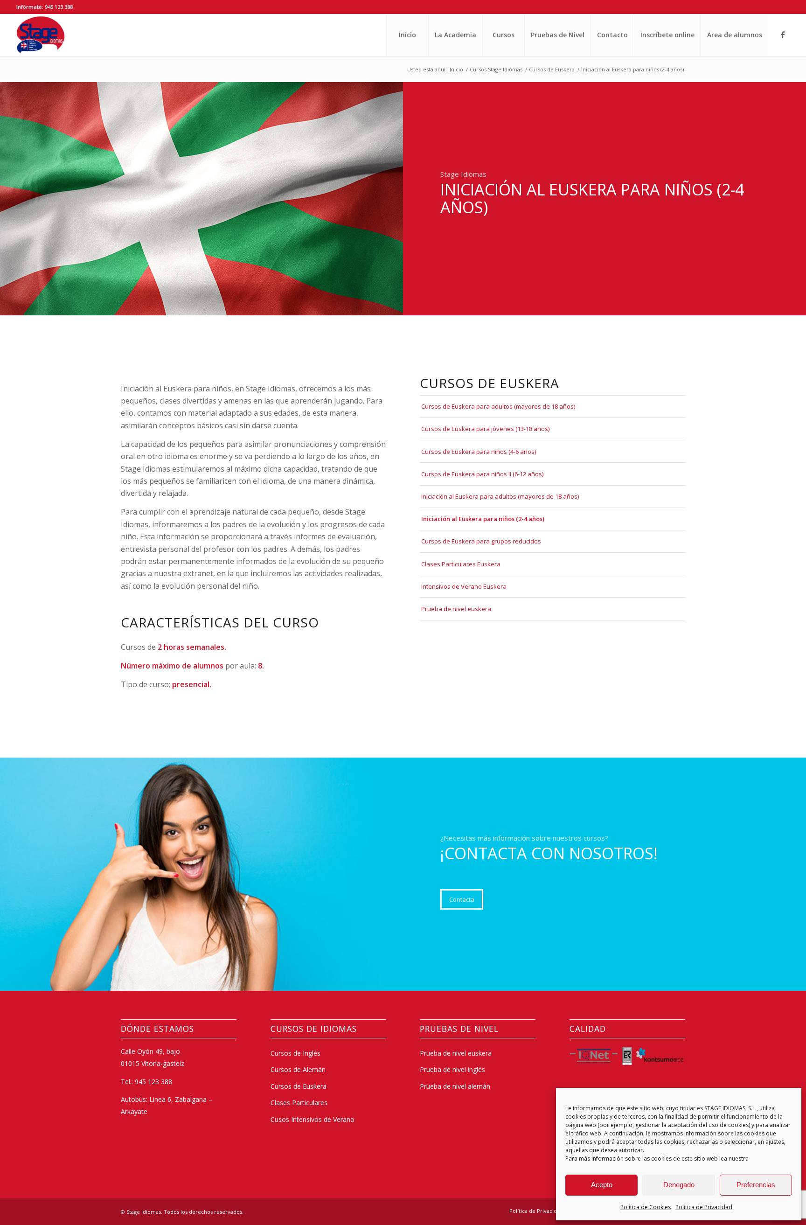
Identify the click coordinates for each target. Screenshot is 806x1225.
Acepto (601, 1185)
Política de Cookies (645, 1207)
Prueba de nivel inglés (452, 1069)
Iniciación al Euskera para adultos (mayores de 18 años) (500, 496)
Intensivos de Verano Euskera (464, 586)
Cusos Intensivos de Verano (312, 1119)
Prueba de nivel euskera (456, 609)
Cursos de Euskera (299, 1086)
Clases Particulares (299, 1102)
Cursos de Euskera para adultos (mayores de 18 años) (498, 406)
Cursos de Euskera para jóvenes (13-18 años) (485, 429)
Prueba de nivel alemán (455, 1086)
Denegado (679, 1185)
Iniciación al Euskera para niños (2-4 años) (482, 519)
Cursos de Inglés (295, 1053)
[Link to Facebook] (783, 35)
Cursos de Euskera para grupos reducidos (481, 541)
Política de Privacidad (703, 1207)
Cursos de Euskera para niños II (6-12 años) (482, 474)
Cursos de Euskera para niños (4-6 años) (478, 451)
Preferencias (756, 1185)
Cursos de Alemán (298, 1069)
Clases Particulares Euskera (460, 564)
